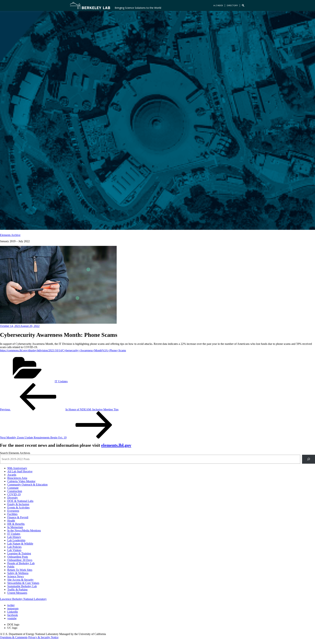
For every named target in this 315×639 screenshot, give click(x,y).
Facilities (12, 514)
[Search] (308, 459)
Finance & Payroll (17, 517)
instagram (12, 608)
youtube (12, 618)
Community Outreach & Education (27, 484)
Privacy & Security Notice (43, 637)
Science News (15, 576)
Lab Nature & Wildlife (20, 543)
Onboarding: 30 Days (19, 560)
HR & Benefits (16, 523)
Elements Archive (10, 235)
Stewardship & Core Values (23, 583)
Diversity (12, 497)
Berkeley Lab (90, 5)
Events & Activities (18, 507)
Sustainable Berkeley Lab (22, 586)
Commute (13, 487)
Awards (11, 474)
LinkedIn (12, 611)
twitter (11, 605)
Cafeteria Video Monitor (21, 481)
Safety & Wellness (17, 573)
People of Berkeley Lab (21, 563)
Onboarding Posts (17, 556)
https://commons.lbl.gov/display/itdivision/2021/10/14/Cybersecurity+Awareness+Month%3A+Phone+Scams (63, 350)
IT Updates (61, 381)
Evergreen (13, 510)
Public (11, 566)
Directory (232, 5)
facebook (12, 615)
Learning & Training (19, 553)
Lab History (14, 537)
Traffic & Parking (17, 589)
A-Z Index (218, 5)
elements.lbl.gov (116, 445)
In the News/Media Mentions (24, 530)
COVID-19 (14, 494)
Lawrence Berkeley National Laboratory (23, 599)
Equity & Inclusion (18, 504)
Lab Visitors (14, 550)
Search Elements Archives (15, 453)
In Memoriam (15, 527)
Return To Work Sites (19, 569)
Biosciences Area (17, 478)
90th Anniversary (17, 468)
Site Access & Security (20, 579)
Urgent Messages (17, 592)
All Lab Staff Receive (19, 471)
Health (11, 520)
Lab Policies (14, 546)
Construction (14, 491)
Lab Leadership (16, 540)
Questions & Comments (14, 637)
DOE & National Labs (20, 500)
